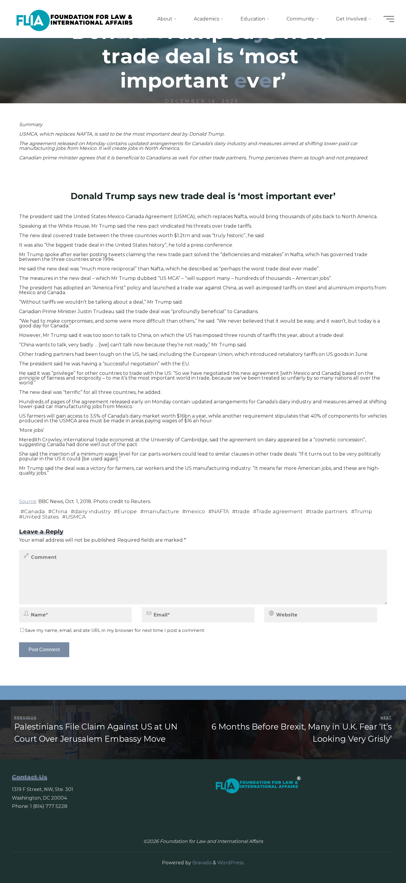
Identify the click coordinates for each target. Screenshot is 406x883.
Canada (34, 511)
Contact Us (29, 777)
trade (243, 511)
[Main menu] (388, 19)
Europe (127, 511)
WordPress (230, 862)
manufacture (161, 511)
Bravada (201, 862)
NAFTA (220, 511)
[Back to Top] (383, 860)
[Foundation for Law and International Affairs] (74, 19)
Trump (363, 511)
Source (27, 501)
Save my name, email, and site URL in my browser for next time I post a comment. (115, 630)
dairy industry (92, 511)
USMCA (76, 516)
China (59, 511)
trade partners (328, 511)
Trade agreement (279, 511)
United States (41, 516)
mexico (195, 511)
